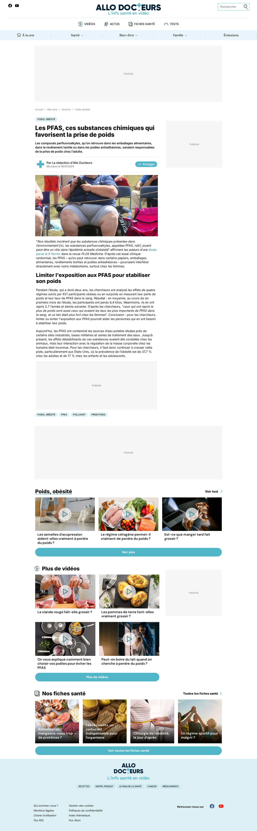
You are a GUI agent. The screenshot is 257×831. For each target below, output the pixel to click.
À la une (28, 35)
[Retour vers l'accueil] (128, 9)
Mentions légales (44, 810)
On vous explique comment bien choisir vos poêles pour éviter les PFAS (64, 663)
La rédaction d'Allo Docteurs (72, 163)
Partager (149, 164)
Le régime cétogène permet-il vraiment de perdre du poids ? (126, 536)
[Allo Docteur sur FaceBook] (10, 6)
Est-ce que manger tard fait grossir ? (187, 536)
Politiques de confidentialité (86, 810)
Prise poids (98, 414)
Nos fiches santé (64, 693)
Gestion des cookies (81, 805)
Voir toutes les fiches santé (128, 751)
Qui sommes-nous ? (46, 805)
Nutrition (66, 109)
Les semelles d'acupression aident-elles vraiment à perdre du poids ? (62, 538)
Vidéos (89, 24)
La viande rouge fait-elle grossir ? (64, 612)
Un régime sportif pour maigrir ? (199, 735)
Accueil (39, 109)
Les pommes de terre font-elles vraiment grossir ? (127, 614)
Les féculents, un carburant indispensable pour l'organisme (101, 731)
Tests (174, 24)
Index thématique (79, 815)
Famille (178, 35)
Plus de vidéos (61, 569)
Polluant (79, 414)
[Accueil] (129, 771)
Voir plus (128, 552)
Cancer (152, 786)
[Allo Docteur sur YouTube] (221, 806)
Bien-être (126, 35)
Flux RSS (39, 820)
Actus (115, 24)
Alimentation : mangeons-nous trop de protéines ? (55, 733)
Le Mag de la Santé (130, 786)
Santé (75, 35)
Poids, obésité (82, 109)
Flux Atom (75, 820)
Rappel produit (104, 786)
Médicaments (170, 786)
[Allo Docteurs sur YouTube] (17, 6)
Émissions (231, 35)
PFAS (64, 414)
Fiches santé (144, 24)
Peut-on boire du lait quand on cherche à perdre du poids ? (126, 661)
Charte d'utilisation (45, 815)
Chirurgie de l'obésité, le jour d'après (151, 735)
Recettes (84, 786)
